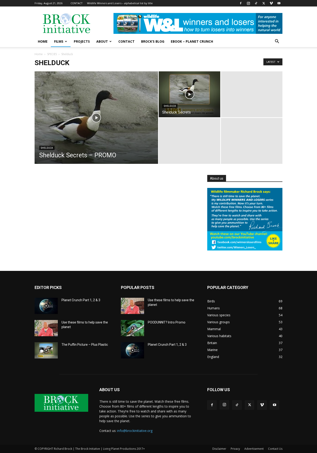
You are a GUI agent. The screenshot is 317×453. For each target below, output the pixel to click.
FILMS (58, 41)
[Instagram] (248, 3)
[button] (276, 42)
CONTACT (77, 3)
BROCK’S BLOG (152, 41)
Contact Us (275, 449)
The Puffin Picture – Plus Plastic (84, 344)
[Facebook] (240, 3)
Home (39, 54)
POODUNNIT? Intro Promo (166, 322)
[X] (263, 3)
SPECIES (52, 54)
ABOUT (102, 41)
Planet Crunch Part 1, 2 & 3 (80, 300)
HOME (43, 41)
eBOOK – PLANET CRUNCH (192, 41)
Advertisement (254, 449)
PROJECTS (82, 41)
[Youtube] (278, 3)
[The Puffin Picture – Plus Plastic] (46, 350)
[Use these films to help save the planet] (46, 328)
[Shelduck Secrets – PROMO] (96, 124)
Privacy (235, 449)
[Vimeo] (271, 3)
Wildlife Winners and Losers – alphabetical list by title (120, 3)
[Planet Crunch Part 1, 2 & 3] (46, 306)
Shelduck (47, 148)
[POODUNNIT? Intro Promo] (132, 328)
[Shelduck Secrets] (189, 94)
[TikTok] (255, 3)
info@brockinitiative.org (134, 430)
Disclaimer (219, 449)
